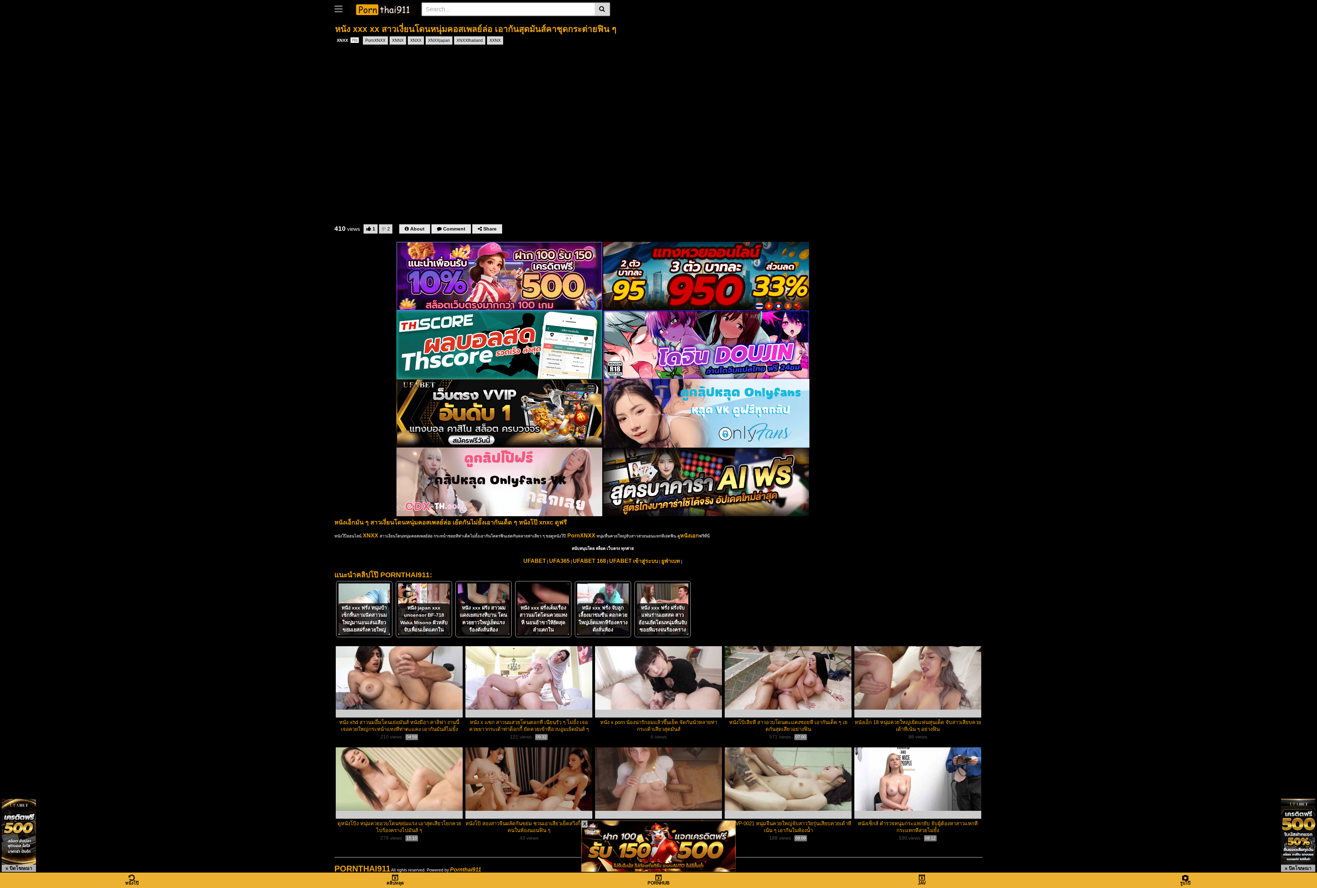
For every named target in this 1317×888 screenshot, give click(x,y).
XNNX (398, 40)
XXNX (495, 40)
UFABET (534, 561)
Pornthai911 (465, 870)
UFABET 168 (589, 561)
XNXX (347, 40)
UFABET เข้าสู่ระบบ (633, 561)
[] (602, 9)
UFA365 (559, 561)
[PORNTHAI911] (383, 9)
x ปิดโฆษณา (18, 868)
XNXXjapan (439, 40)
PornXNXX (375, 40)
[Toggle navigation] (341, 8)
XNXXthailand (469, 40)
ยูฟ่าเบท (670, 561)
